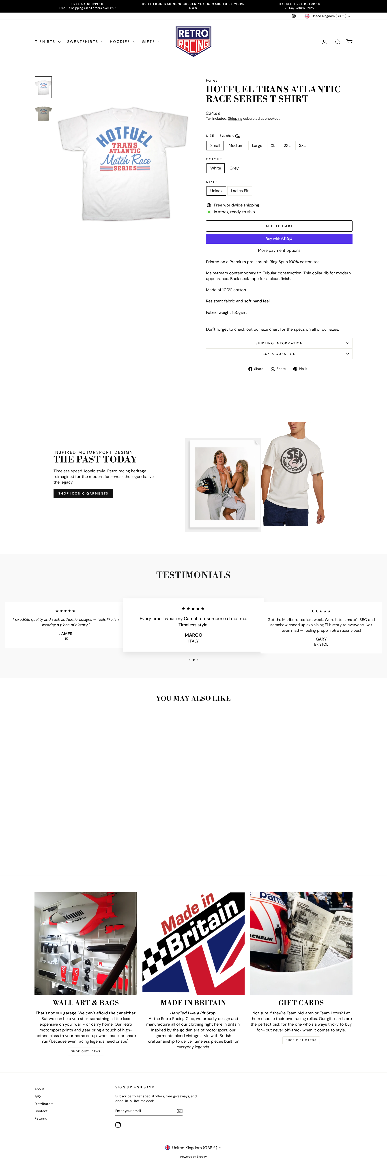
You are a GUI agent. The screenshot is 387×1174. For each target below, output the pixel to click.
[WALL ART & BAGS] (85, 943)
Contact (40, 1111)
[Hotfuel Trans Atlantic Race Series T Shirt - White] (69, 848)
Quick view (72, 822)
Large (257, 145)
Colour (214, 159)
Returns (40, 1118)
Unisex (216, 190)
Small (215, 145)
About (39, 1089)
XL (273, 145)
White (215, 168)
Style (212, 182)
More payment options (279, 250)
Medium (236, 145)
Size (220, 135)
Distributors (44, 1104)
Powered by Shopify (193, 1157)
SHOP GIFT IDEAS (86, 1051)
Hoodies (121, 41)
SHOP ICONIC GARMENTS (83, 493)
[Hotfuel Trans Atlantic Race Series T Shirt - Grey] (75, 848)
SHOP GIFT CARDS (301, 1040)
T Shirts (46, 41)
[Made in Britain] (193, 943)
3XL (302, 145)
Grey (234, 168)
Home (210, 80)
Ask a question (279, 354)
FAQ (37, 1096)
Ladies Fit (240, 190)
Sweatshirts (83, 41)
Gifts (149, 41)
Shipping (235, 118)
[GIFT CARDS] (301, 943)
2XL (287, 145)
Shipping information (279, 343)
